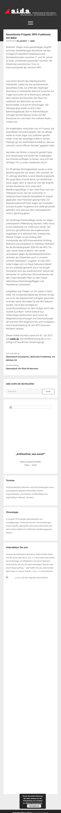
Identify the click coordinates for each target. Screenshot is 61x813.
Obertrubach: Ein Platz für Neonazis (22, 368)
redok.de (14, 338)
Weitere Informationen (34, 803)
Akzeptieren (34, 806)
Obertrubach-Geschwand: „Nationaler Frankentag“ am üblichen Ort (30, 358)
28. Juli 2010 (22, 41)
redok (32, 41)
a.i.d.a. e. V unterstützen (41, 571)
